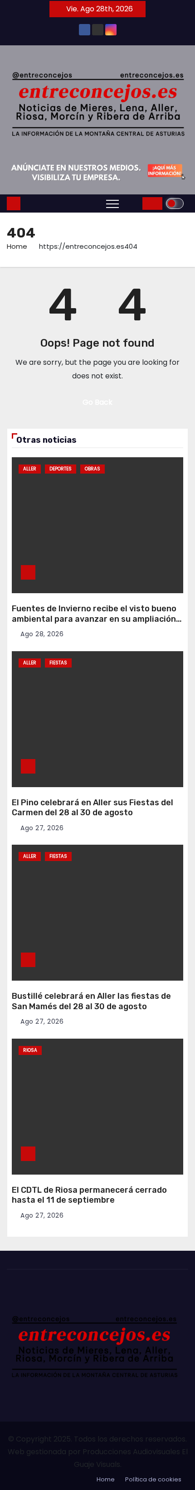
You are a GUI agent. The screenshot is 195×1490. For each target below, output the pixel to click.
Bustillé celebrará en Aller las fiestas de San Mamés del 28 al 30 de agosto (91, 1001)
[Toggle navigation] (112, 203)
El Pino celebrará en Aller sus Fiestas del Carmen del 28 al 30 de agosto (92, 808)
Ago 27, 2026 (41, 827)
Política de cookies (153, 1479)
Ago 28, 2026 (41, 634)
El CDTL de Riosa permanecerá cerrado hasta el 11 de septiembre (89, 1195)
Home (17, 246)
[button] (132, 203)
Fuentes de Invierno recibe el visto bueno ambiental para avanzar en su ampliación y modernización (97, 619)
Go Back (97, 402)
